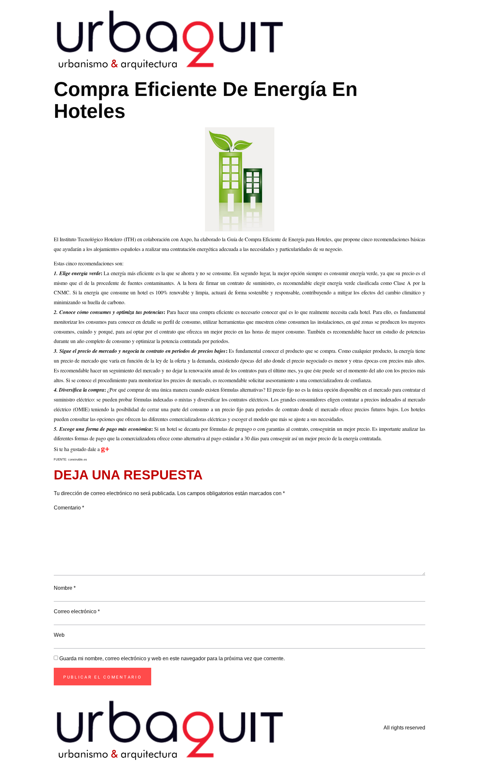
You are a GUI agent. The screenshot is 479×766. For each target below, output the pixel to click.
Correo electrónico (77, 611)
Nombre (65, 588)
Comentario (69, 507)
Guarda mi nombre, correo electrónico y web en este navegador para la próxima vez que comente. (172, 658)
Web (59, 635)
